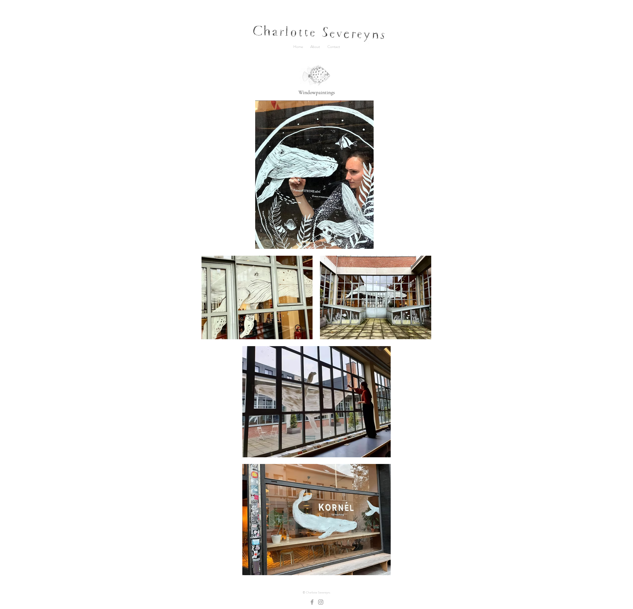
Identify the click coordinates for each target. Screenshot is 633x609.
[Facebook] (312, 602)
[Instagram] (320, 602)
